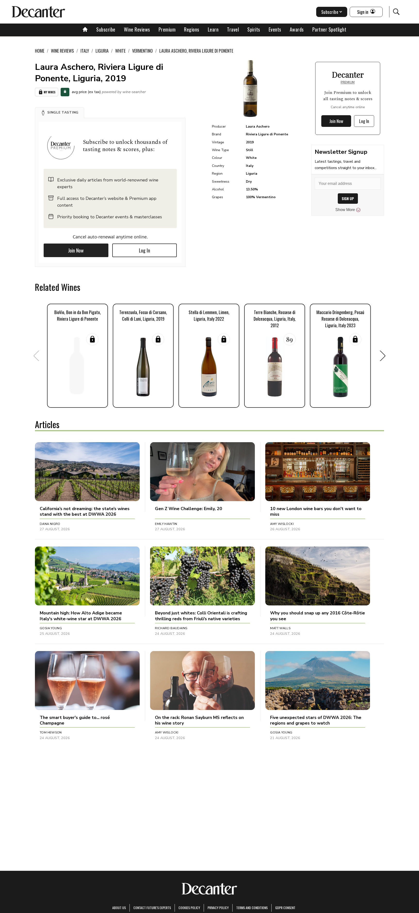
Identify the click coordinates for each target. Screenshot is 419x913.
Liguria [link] (102, 51)
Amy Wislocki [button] (282, 524)
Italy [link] (85, 51)
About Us (119, 907)
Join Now (76, 250)
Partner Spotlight (329, 29)
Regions (191, 29)
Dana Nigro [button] (50, 524)
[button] (59, 112)
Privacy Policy (218, 907)
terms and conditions (252, 907)
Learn (213, 29)
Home (39, 51)
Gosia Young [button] (51, 628)
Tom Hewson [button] (51, 732)
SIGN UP (348, 198)
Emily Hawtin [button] (166, 524)
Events (275, 29)
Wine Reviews (137, 29)
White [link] (120, 51)
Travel (233, 29)
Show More (345, 210)
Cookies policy (189, 907)
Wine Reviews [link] (62, 51)
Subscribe (105, 29)
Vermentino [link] (142, 51)
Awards (297, 29)
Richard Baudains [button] (171, 628)
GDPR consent (285, 907)
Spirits (253, 29)
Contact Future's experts (152, 907)
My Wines (50, 92)
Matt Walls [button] (280, 628)
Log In (144, 250)
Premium (167, 29)
